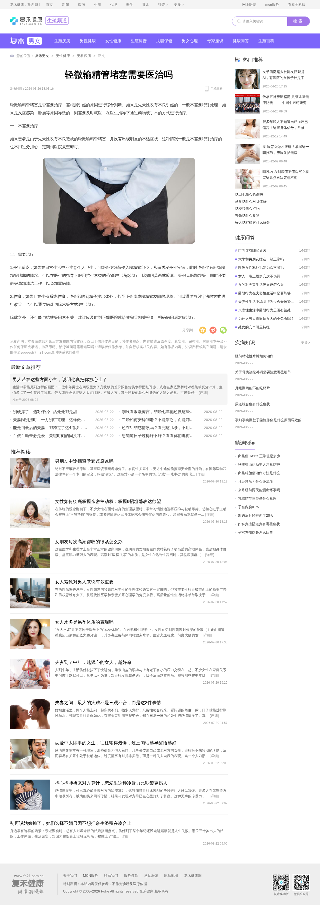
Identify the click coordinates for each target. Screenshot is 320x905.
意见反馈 (151, 876)
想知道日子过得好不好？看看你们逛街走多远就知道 (159, 436)
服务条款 (131, 876)
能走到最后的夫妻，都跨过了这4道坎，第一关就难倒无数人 (50, 428)
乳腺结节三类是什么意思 (257, 498)
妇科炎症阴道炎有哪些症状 (259, 524)
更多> (305, 343)
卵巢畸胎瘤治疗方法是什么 (259, 473)
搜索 (298, 21)
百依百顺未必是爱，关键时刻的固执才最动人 (50, 436)
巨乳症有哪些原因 (252, 251)
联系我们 (111, 876)
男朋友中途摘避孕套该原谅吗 (84, 461)
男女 (34, 40)
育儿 (145, 4)
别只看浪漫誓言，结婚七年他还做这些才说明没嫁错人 (159, 412)
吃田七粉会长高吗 (249, 194)
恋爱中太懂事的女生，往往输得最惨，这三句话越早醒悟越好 (115, 742)
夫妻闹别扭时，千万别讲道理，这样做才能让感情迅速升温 (50, 420)
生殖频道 (57, 20)
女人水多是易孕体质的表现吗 (84, 622)
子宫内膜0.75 (248, 507)
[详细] (203, 393)
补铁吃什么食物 (247, 215)
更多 (177, 4)
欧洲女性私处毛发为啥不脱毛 (261, 268)
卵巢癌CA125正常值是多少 (259, 456)
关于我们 (70, 876)
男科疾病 (84, 56)
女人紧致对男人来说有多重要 (84, 581)
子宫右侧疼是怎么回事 (255, 532)
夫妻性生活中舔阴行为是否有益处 (264, 310)
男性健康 (63, 56)
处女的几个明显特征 (254, 327)
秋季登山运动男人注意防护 (259, 464)
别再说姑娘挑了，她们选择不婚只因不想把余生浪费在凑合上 (71, 823)
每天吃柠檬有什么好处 (252, 222)
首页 (49, 4)
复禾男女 (42, 56)
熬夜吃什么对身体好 (250, 201)
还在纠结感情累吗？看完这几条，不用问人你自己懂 (159, 428)
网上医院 (249, 4)
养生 (129, 4)
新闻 (65, 4)
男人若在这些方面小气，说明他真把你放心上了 (59, 379)
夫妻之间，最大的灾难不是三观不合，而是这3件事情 (108, 702)
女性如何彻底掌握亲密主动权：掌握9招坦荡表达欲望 (108, 501)
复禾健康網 (193, 876)
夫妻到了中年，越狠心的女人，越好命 (93, 662)
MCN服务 (90, 876)
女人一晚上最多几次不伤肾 (259, 276)
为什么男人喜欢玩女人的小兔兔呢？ (266, 319)
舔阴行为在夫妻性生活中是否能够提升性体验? (266, 293)
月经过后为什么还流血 (255, 481)
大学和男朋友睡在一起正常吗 (261, 259)
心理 (113, 4)
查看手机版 (297, 4)
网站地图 (171, 876)
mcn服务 (272, 4)
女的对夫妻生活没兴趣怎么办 (261, 285)
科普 (161, 4)
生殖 (97, 4)
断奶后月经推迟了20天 (256, 515)
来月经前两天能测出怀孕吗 (259, 490)
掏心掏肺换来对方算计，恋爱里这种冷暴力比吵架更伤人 (111, 783)
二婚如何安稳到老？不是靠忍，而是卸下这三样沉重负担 (159, 420)
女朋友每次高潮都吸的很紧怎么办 (88, 541)
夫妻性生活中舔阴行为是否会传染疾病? (266, 302)
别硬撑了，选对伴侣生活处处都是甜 (45, 412)
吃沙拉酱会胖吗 (247, 208)
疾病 (81, 4)
